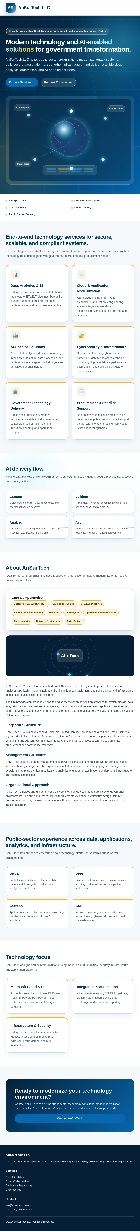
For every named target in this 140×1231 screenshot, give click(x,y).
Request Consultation (58, 82)
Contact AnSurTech (70, 1118)
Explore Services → (22, 82)
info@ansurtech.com (17, 1205)
